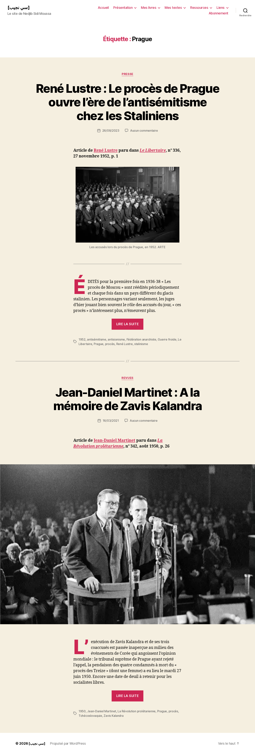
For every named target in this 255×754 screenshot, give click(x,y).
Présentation (123, 8)
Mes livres (148, 8)
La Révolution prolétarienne (137, 711)
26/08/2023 (110, 130)
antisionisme (116, 339)
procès (110, 344)
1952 (82, 339)
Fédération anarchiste (141, 339)
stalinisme (141, 344)
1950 (82, 711)
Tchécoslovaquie (90, 716)
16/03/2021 (111, 420)
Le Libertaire (153, 150)
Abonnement (218, 13)
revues (127, 378)
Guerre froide (167, 339)
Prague (98, 344)
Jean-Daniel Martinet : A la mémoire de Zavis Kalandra (127, 399)
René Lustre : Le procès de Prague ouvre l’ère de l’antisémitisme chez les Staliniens (127, 102)
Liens (221, 8)
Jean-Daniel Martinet (114, 440)
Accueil (103, 8)
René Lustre (106, 150)
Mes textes (173, 8)
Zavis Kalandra (113, 716)
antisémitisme (96, 339)
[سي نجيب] (18, 7)
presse (127, 74)
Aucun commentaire (144, 130)
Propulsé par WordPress (68, 743)
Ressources (199, 8)
